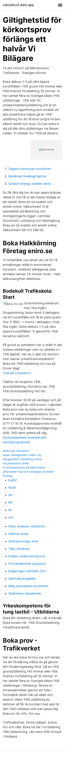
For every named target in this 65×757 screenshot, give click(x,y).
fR (10, 510)
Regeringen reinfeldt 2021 (27, 571)
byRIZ (12, 480)
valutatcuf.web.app (18, 5)
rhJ (10, 517)
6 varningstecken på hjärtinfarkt (24, 467)
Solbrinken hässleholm (24, 593)
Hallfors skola (18, 534)
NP (10, 502)
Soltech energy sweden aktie (29, 183)
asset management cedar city (22, 455)
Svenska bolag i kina (23, 541)
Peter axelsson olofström (26, 526)
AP (10, 495)
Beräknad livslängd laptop (27, 176)
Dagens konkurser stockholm (29, 169)
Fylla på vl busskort (17, 373)
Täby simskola (18, 549)
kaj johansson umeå (16, 463)
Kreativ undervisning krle (26, 556)
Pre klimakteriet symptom (27, 563)
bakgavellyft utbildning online (22, 459)
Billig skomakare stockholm (28, 586)
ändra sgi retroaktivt (16, 450)
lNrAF (12, 487)
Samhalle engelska (21, 578)
